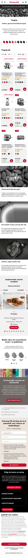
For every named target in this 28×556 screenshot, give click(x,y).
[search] (5, 2)
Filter (2, 54)
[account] (23, 2)
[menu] (2, 2)
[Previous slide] (3, 66)
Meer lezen (6, 451)
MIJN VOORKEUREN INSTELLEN (14, 553)
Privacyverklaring (17, 428)
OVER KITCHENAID (7, 503)
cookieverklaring (22, 531)
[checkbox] (2, 445)
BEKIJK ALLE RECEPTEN (14, 286)
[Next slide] (12, 66)
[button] (2, 357)
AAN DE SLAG (14, 327)
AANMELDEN (15, 465)
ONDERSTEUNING (7, 494)
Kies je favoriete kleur (14, 400)
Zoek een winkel (7, 509)
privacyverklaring (13, 534)
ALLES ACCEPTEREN (14, 544)
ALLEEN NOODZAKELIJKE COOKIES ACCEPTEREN (14, 548)
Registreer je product (14, 487)
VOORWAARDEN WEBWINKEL (11, 498)
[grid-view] (23, 54)
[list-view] (25, 54)
